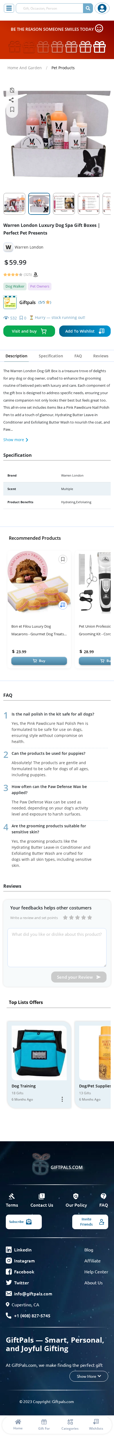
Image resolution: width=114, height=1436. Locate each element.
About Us (93, 1282)
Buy (42, 660)
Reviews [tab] (100, 355)
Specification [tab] (51, 355)
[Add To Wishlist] (62, 605)
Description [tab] (16, 355)
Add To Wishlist (80, 331)
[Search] (88, 8)
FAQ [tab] (78, 355)
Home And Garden (24, 67)
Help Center (96, 1271)
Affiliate (92, 1260)
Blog (88, 1249)
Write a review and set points (34, 917)
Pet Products (63, 67)
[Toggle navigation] (9, 8)
